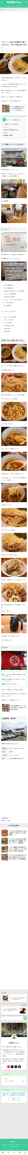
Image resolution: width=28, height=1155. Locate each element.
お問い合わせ (11, 1144)
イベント (25, 6)
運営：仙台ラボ (14, 1146)
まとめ (5, 132)
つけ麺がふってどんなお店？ (11, 124)
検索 (25, 1018)
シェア (14, 1153)
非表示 (16, 119)
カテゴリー (6, 1078)
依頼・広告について (21, 1144)
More (14, 1099)
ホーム (2, 6)
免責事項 (4, 1144)
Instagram (16, 755)
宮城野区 (8, 820)
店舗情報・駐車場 (8, 135)
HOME (14, 1141)
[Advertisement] (14, 25)
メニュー (6, 127)
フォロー (19, 1153)
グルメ (12, 6)
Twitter (11, 755)
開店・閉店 (18, 6)
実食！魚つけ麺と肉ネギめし (11, 129)
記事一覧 (7, 6)
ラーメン (11, 818)
